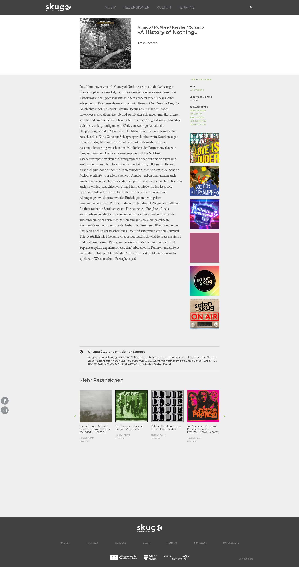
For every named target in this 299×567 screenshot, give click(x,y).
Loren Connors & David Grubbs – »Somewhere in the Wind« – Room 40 (95, 429)
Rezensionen (136, 7)
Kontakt (172, 543)
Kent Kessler (197, 117)
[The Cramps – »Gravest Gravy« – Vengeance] (131, 406)
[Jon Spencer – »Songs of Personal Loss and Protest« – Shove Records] (203, 406)
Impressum (200, 543)
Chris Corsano (198, 110)
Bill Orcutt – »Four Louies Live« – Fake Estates (166, 428)
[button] (251, 7)
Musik (110, 7)
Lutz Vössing (197, 90)
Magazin (65, 543)
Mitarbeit (92, 543)
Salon (146, 543)
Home (193, 79)
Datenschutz (231, 543)
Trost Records (198, 124)
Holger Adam (87, 438)
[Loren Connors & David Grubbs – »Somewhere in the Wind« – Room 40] (96, 406)
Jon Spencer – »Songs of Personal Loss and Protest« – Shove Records (202, 429)
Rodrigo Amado (198, 121)
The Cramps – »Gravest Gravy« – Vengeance (129, 428)
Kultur (164, 7)
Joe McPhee (196, 114)
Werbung (120, 543)
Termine (186, 7)
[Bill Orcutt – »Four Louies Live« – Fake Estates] (167, 406)
